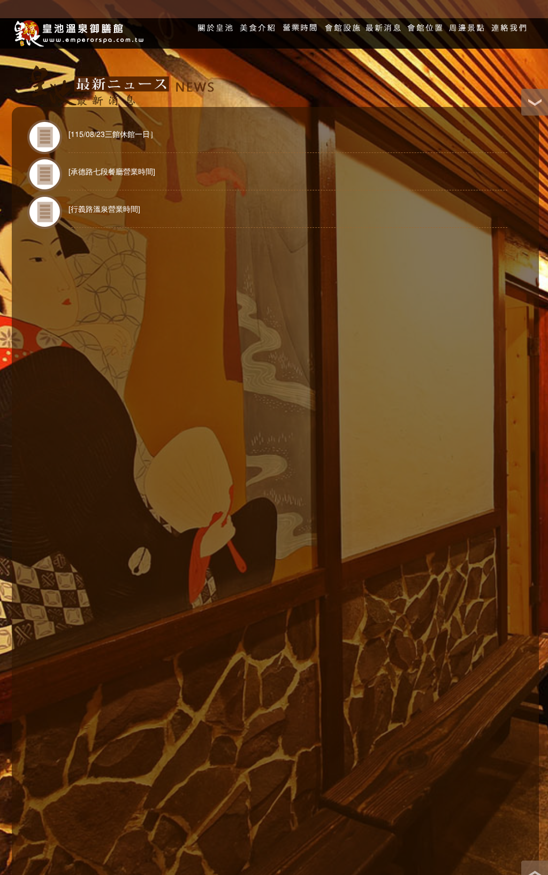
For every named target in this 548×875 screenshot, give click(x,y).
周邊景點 (467, 23)
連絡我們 (508, 23)
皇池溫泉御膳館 (77, 33)
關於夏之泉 (216, 23)
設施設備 (341, 23)
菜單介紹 (258, 23)
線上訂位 (300, 23)
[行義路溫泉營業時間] (104, 209)
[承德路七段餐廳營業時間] (111, 172)
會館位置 (425, 23)
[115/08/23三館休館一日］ (112, 135)
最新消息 (383, 23)
